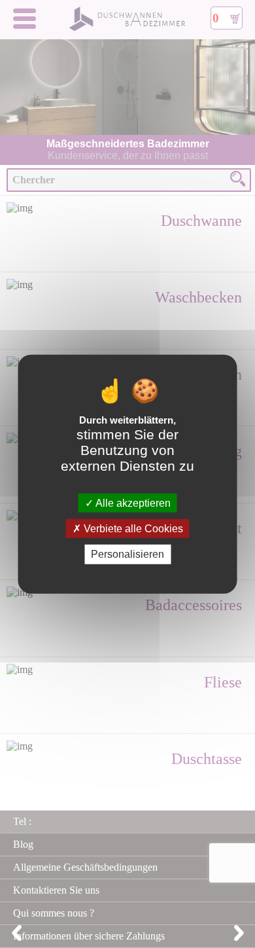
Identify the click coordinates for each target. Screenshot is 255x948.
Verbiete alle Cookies (132, 528)
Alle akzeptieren (132, 503)
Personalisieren (127, 554)
